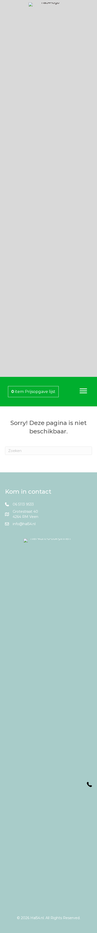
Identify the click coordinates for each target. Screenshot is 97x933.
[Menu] (83, 391)
